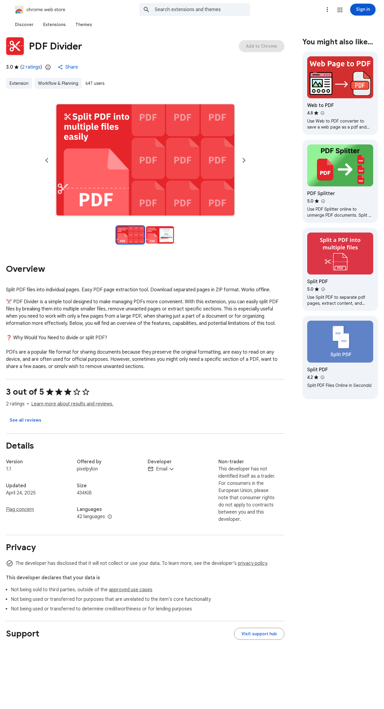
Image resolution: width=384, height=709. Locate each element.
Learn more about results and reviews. (72, 404)
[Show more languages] (109, 517)
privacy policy (252, 563)
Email (161, 469)
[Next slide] (244, 160)
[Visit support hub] (259, 634)
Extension (19, 83)
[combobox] (202, 9)
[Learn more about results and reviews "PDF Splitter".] (323, 201)
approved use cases (130, 590)
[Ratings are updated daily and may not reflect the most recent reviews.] (48, 67)
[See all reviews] (25, 420)
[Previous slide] (47, 160)
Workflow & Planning (58, 83)
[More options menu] (327, 10)
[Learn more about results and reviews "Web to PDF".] (322, 113)
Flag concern (20, 509)
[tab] (24, 24)
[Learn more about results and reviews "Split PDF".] (323, 289)
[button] (340, 10)
